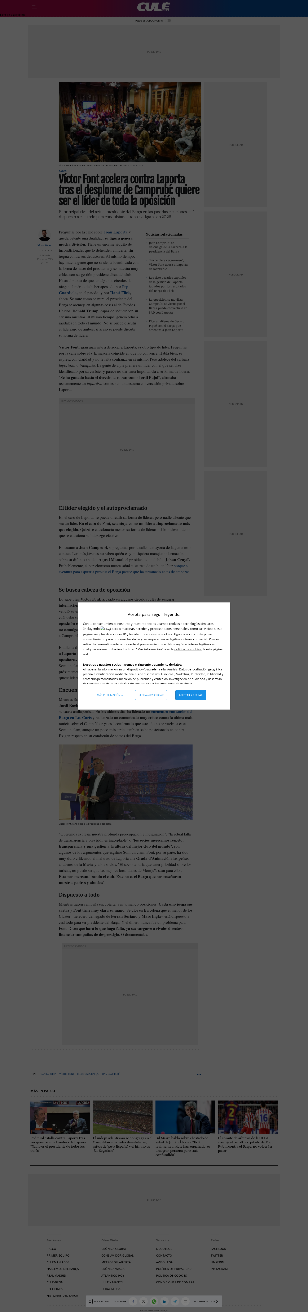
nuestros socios (144, 623)
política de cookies (188, 649)
